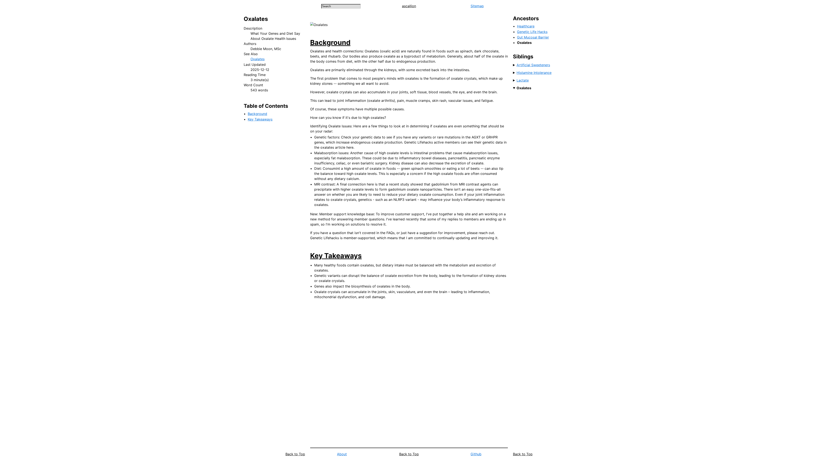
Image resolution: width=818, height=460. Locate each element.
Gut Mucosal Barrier (533, 37)
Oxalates (258, 59)
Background (257, 114)
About (342, 454)
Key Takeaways (260, 119)
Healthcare (525, 26)
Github (476, 454)
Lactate (523, 80)
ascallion (409, 6)
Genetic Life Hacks (532, 32)
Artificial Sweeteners (533, 65)
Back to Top (295, 454)
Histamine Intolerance (534, 72)
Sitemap (477, 6)
